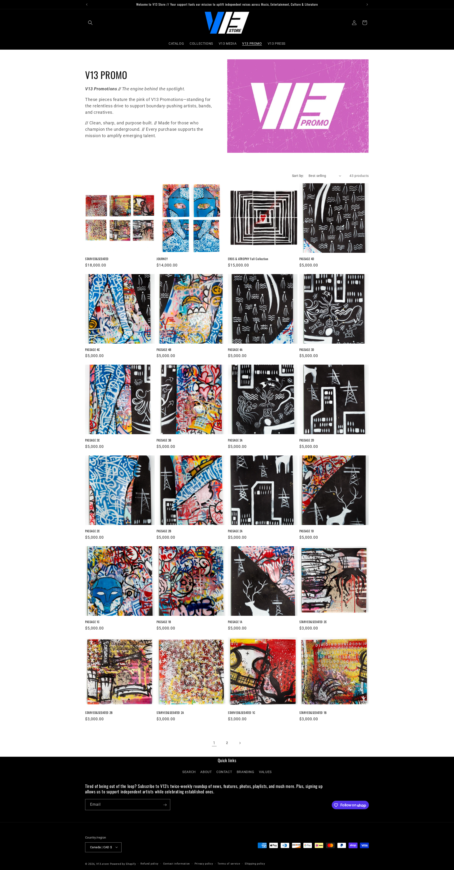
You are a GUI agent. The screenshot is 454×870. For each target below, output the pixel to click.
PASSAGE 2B (164, 531)
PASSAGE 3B (164, 440)
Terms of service (229, 863)
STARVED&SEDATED (97, 259)
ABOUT (206, 772)
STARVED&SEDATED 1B (313, 713)
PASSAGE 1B (164, 622)
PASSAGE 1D (306, 531)
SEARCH (189, 772)
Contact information (176, 863)
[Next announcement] (367, 4)
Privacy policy (204, 863)
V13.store (102, 863)
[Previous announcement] (87, 4)
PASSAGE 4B (164, 350)
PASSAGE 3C (92, 440)
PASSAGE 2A (235, 531)
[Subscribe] (165, 804)
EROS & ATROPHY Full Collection (248, 259)
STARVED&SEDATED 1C (241, 713)
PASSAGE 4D (306, 259)
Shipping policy (255, 863)
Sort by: (298, 176)
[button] (90, 22)
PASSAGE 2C (92, 531)
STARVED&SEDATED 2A (170, 713)
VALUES (265, 772)
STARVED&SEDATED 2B (99, 713)
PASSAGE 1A (235, 622)
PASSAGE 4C (92, 350)
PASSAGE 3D (306, 350)
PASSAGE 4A (235, 350)
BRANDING (245, 772)
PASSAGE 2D (306, 440)
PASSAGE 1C (92, 622)
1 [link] (214, 743)
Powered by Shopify (123, 863)
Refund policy (149, 863)
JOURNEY (162, 259)
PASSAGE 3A (235, 440)
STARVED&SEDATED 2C (313, 622)
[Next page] (240, 743)
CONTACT (224, 772)
